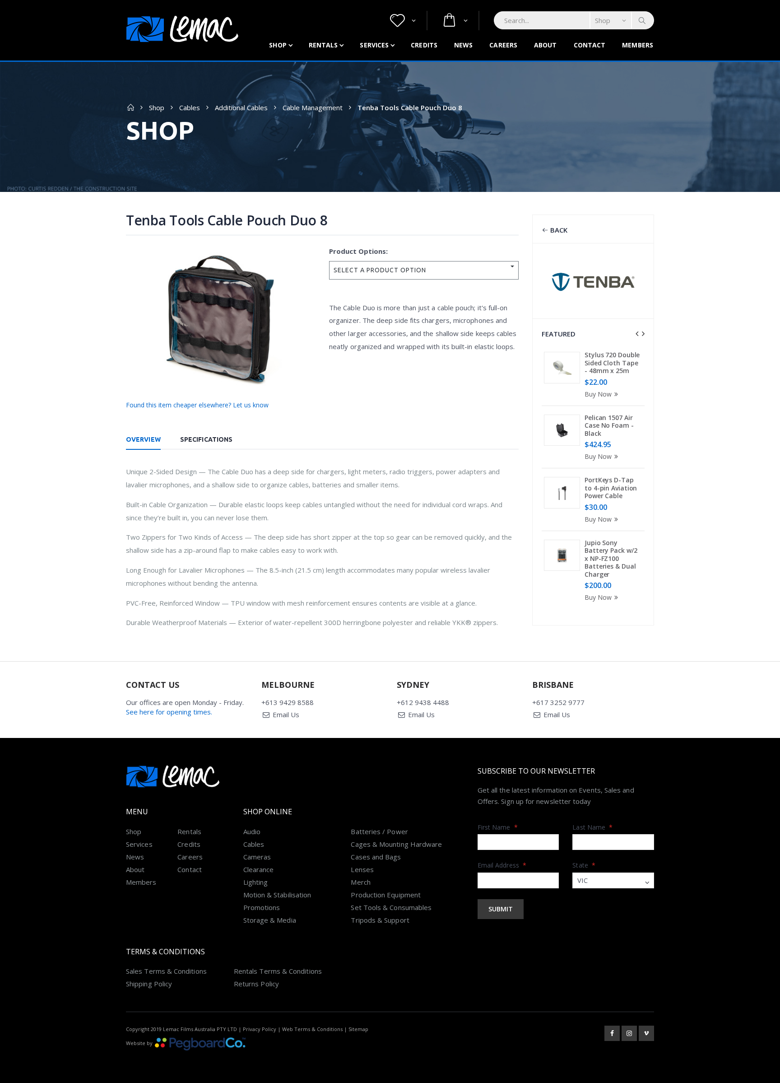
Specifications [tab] (206, 439)
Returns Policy (256, 983)
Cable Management (313, 107)
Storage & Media (269, 919)
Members (637, 45)
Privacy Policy (259, 1029)
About (545, 45)
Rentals (323, 45)
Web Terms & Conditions (312, 1029)
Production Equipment (386, 894)
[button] (403, 20)
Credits (424, 45)
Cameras (257, 856)
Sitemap (358, 1029)
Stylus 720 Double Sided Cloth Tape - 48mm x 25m (612, 362)
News (463, 45)
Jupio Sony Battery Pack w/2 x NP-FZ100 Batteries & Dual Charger (611, 558)
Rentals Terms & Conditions (278, 971)
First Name (498, 827)
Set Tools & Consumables (391, 907)
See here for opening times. (169, 711)
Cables (189, 107)
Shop (277, 45)
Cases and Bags (376, 856)
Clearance (258, 869)
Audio (251, 831)
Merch (360, 882)
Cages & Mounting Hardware (396, 844)
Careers (503, 45)
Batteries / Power (379, 831)
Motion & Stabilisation (277, 894)
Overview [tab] (143, 439)
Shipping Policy (149, 983)
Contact (590, 45)
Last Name (592, 827)
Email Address (502, 865)
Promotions (261, 907)
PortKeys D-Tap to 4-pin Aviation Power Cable (611, 488)
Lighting (255, 882)
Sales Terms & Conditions (166, 971)
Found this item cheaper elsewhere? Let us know (197, 405)
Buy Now (598, 394)
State (583, 865)
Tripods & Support (380, 919)
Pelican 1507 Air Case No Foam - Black (609, 425)
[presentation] (637, 334)
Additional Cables (241, 107)
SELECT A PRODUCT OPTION (380, 270)
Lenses (362, 869)
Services (374, 45)
